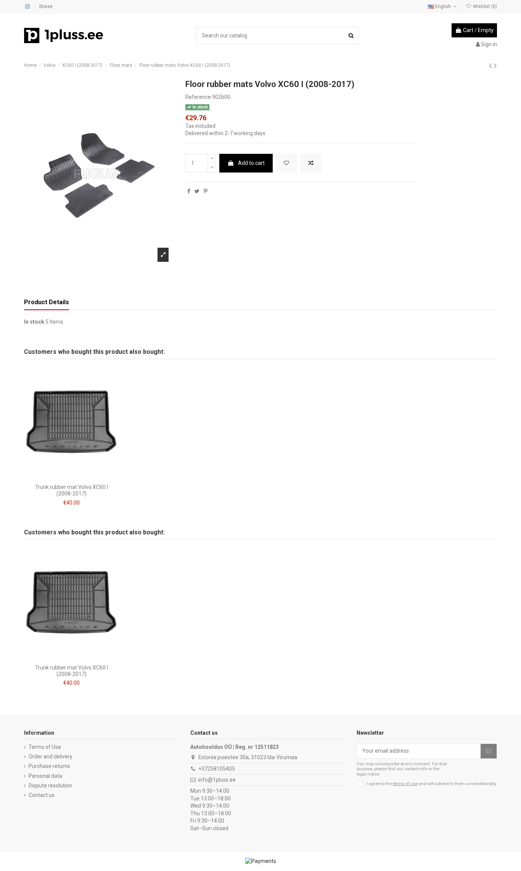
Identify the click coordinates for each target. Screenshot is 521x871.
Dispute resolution (50, 785)
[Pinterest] (205, 191)
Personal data (45, 776)
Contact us (42, 795)
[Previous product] (491, 65)
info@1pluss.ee (217, 780)
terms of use (405, 783)
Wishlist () (484, 6)
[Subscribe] (489, 751)
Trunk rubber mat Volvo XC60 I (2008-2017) (71, 490)
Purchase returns (49, 766)
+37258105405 (216, 769)
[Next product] (495, 65)
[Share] (188, 191)
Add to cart (251, 163)
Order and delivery (50, 756)
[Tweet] (197, 191)
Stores (46, 6)
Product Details (46, 302)
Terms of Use (45, 747)
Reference (198, 97)
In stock (34, 322)
